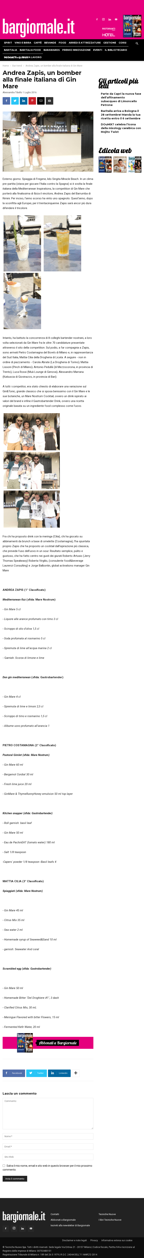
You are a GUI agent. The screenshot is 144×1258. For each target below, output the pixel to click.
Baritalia (10, 50)
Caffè (38, 42)
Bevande (50, 42)
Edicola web (115, 150)
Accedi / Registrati (16, 57)
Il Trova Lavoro (30, 57)
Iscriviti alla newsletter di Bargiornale (70, 1225)
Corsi (122, 42)
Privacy (94, 1240)
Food (62, 42)
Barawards (52, 50)
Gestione (109, 42)
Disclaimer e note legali (74, 1240)
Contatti (55, 1214)
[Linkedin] (109, 19)
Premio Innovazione (76, 50)
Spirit (8, 42)
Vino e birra (23, 42)
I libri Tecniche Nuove (110, 1219)
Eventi (97, 50)
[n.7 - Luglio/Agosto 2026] (131, 27)
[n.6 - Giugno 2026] (119, 165)
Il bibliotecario (116, 50)
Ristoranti (108, 29)
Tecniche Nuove (107, 1214)
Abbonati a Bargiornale (58, 1042)
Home (6, 65)
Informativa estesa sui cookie (116, 1240)
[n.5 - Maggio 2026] (134, 165)
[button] (136, 43)
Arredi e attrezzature (85, 42)
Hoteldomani (108, 35)
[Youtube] (116, 19)
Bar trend (17, 65)
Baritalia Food (30, 50)
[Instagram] (103, 19)
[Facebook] (97, 19)
